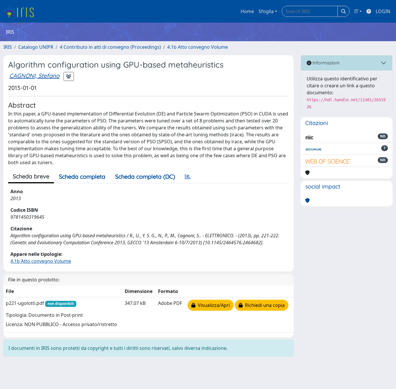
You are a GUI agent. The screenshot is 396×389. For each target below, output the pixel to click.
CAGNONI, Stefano (34, 75)
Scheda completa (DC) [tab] (145, 176)
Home (247, 11)
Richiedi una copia (264, 305)
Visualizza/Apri (212, 305)
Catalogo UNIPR (35, 47)
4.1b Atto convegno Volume (197, 47)
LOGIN (383, 11)
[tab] (188, 177)
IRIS (7, 47)
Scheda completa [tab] (82, 176)
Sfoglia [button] (266, 11)
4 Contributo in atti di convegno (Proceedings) (110, 47)
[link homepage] (21, 11)
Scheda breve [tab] (31, 176)
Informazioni (325, 63)
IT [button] (356, 11)
